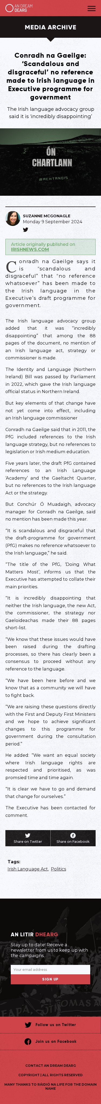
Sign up (50, 979)
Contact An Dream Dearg (50, 1066)
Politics (58, 869)
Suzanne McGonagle (46, 216)
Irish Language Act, (28, 869)
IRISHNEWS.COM (30, 249)
